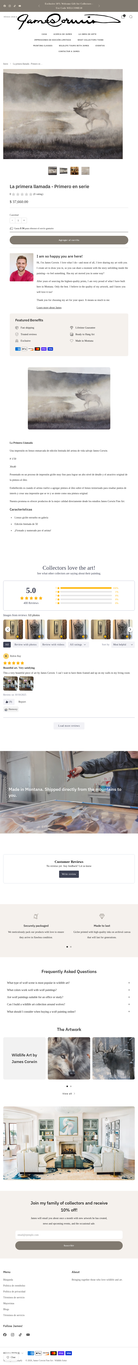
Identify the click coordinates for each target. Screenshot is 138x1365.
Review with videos (53, 644)
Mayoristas (8, 1303)
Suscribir (69, 1245)
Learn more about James (49, 307)
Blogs (6, 1309)
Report (22, 701)
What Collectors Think (91, 40)
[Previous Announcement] (39, 6)
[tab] (67, 947)
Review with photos (26, 644)
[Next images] (130, 629)
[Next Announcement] (99, 6)
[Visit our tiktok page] (14, 5)
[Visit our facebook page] (4, 5)
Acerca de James (63, 34)
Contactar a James (69, 51)
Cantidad (14, 215)
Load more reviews (69, 725)
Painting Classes (42, 45)
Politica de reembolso (14, 1285)
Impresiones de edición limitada (52, 40)
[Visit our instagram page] (9, 5)
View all (67, 1093)
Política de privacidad (14, 1291)
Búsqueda (8, 1279)
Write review (69, 874)
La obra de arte (87, 34)
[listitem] (69, 6)
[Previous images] (7, 629)
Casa (44, 34)
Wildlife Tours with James (74, 45)
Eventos (100, 45)
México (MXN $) (11, 17)
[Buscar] (131, 16)
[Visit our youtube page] (19, 5)
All (7, 644)
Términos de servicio (14, 1297)
